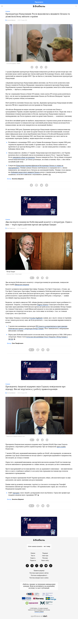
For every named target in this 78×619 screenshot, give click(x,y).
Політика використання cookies (39, 578)
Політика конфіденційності (39, 575)
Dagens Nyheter (42, 304)
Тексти (33, 555)
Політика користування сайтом (39, 573)
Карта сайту (45, 560)
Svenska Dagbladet (36, 318)
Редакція (45, 553)
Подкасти (33, 560)
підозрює (16, 493)
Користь (32, 558)
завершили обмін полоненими (24, 157)
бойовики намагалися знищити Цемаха (25, 172)
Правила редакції (39, 570)
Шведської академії (22, 284)
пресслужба (61, 446)
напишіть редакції (39, 611)
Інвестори (45, 555)
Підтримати (39, 2)
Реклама (45, 558)
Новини (33, 553)
